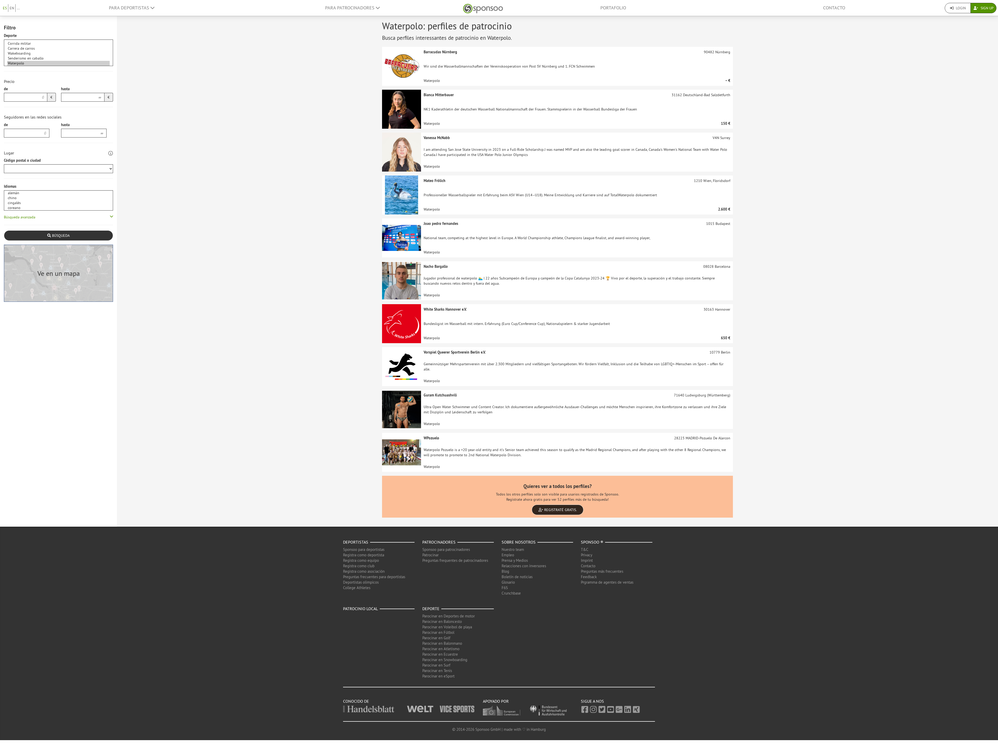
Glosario (508, 582)
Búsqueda (60, 235)
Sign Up (987, 8)
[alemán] (58, 193)
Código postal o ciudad (22, 160)
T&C (584, 549)
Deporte (10, 35)
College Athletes (356, 587)
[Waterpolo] (58, 63)
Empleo (508, 554)
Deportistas (355, 542)
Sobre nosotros (519, 542)
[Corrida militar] (58, 43)
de (6, 89)
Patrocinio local (360, 608)
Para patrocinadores (350, 8)
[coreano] (58, 207)
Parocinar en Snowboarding (444, 659)
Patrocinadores (439, 542)
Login (960, 8)
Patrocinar (430, 554)
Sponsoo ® (592, 542)
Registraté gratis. (560, 509)
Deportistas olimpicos (361, 582)
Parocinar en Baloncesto (442, 621)
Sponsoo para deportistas (363, 549)
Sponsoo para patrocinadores (446, 549)
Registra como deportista (363, 554)
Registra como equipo (361, 560)
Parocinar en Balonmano (442, 643)
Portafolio (613, 8)
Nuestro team (513, 549)
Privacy (586, 554)
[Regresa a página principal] (483, 8)
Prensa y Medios (515, 560)
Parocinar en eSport (438, 676)
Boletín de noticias (517, 576)
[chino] (58, 197)
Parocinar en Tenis (437, 670)
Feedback (589, 576)
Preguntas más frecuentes (602, 571)
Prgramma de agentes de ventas (607, 582)
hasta (65, 89)
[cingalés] (58, 202)
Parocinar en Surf (436, 665)
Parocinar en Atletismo (440, 648)
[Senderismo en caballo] (58, 58)
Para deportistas (129, 8)
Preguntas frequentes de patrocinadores (455, 560)
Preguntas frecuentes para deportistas (374, 576)
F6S (505, 587)
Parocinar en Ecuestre (440, 654)
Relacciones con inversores (524, 565)
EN (12, 8)
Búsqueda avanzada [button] (19, 217)
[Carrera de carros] (58, 48)
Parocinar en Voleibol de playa (447, 626)
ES (5, 8)
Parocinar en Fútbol (438, 632)
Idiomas (10, 186)
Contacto (834, 8)
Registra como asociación (364, 571)
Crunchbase (511, 593)
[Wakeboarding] (58, 53)
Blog (505, 571)
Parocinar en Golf (436, 637)
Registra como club (359, 565)
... (18, 8)
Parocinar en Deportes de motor (448, 616)
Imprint (587, 560)
